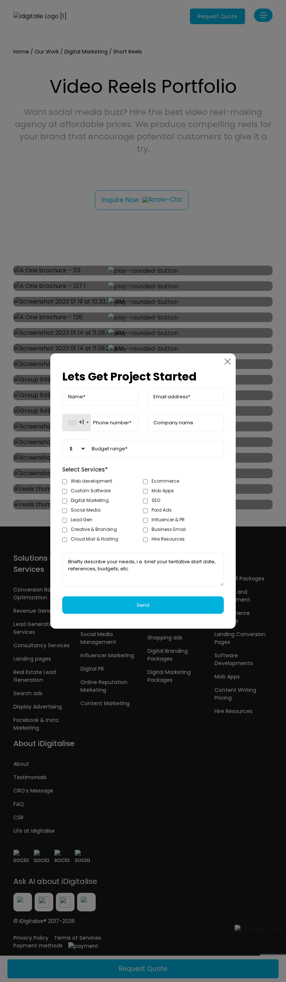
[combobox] (77, 422)
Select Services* (85, 469)
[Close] (227, 361)
